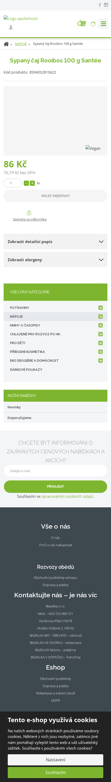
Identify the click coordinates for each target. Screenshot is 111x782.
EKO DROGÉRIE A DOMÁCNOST (34, 360)
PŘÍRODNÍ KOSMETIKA (27, 352)
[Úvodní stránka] (21, 18)
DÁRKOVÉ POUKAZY (26, 370)
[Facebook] (100, 4)
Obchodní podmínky (55, 678)
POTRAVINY (19, 308)
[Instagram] (106, 5)
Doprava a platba (55, 584)
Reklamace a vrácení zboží (55, 693)
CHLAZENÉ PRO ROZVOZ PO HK (35, 334)
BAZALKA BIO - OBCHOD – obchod (56, 635)
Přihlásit (55, 486)
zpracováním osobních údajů (67, 496)
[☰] (103, 23)
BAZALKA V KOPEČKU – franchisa (56, 657)
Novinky (14, 407)
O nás (55, 537)
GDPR (55, 700)
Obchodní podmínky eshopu (55, 577)
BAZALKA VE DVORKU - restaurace (55, 642)
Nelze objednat (55, 195)
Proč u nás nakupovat (55, 545)
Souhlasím (55, 772)
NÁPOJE (16, 316)
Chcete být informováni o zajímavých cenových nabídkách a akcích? (56, 452)
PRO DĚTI (17, 343)
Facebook (51, 552)
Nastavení (55, 760)
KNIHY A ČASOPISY (25, 325)
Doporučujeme (19, 417)
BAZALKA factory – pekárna (55, 650)
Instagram (58, 552)
